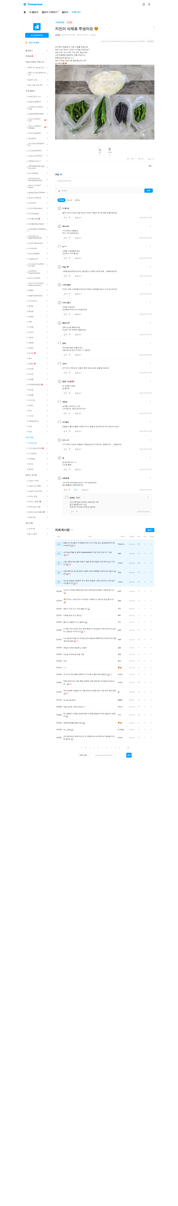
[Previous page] (81, 747)
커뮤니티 (76, 12)
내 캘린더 (33, 12)
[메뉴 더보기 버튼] (153, 27)
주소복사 (150, 41)
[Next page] (128, 747)
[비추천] (70, 217)
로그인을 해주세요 (37, 35)
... (124, 748)
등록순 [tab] (77, 200)
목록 (150, 166)
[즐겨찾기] (72, 529)
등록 (148, 190)
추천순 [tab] (61, 200)
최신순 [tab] (69, 200)
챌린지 (65, 12)
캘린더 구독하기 (50, 12)
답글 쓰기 (78, 217)
